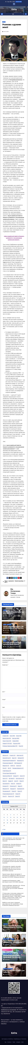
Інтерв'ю (5, 735)
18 (7, 820)
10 (4, 817)
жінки (22, 781)
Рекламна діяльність (18, 768)
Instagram (18, 1042)
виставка (11, 778)
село (4, 796)
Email (4, 699)
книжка (18, 783)
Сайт (3, 707)
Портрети (16, 743)
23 (24, 820)
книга (13, 783)
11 (7, 817)
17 (4, 820)
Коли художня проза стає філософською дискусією (13, 627)
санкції (17, 793)
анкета (22, 776)
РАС (9, 768)
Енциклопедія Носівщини (9, 760)
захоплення (6, 783)
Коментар (5, 665)
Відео (14, 758)
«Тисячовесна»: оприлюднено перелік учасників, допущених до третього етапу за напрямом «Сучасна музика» (13, 860)
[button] (23, 14)
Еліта (14, 9)
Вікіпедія (21, 758)
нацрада (13, 788)
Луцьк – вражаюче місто (9, 581)
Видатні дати (7, 738)
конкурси (5, 786)
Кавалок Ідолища (19, 581)
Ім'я (3, 691)
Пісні (4, 768)
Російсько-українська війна (10, 746)
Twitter (13, 1042)
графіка (10, 781)
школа (17, 796)
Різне (21, 746)
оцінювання (20, 788)
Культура (9, 624)
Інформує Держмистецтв (10, 834)
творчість (11, 796)
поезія (14, 791)
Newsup (18, 1038)
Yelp (5, 1042)
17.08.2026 (6, 974)
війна (5, 781)
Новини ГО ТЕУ (7, 743)
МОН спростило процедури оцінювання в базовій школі (13, 942)
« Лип (3, 829)
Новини (15, 741)
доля (16, 781)
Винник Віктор (7, 758)
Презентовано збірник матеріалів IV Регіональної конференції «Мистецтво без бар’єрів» (13, 876)
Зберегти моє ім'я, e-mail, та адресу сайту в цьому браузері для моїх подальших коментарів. (13, 719)
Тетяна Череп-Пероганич (9, 773)
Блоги (5, 610)
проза (20, 791)
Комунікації (20, 760)
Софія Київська (7, 770)
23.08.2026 (7, 929)
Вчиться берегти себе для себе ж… (13, 971)
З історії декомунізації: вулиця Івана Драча (12, 643)
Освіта (18, 765)
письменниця (6, 791)
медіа (20, 786)
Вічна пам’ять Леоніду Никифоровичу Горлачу (12, 926)
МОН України (18, 763)
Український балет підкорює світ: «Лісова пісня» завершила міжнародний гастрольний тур (13, 887)
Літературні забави (8, 763)
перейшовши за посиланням (8, 1009)
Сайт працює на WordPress (7, 1038)
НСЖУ (13, 765)
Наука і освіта (7, 741)
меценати (6, 788)
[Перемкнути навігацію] (13, 14)
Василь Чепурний (15, 646)
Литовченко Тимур (15, 592)
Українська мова (7, 776)
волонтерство (20, 778)
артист (5, 778)
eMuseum (5, 755)
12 (10, 817)
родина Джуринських (8, 793)
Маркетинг (6, 765)
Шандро (15, 776)
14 (17, 817)
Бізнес (18, 735)
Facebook (9, 1042)
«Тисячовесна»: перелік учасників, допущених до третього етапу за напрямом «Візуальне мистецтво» (11, 868)
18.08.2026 (7, 944)
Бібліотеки (20, 755)
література (13, 786)
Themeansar (23, 1038)
